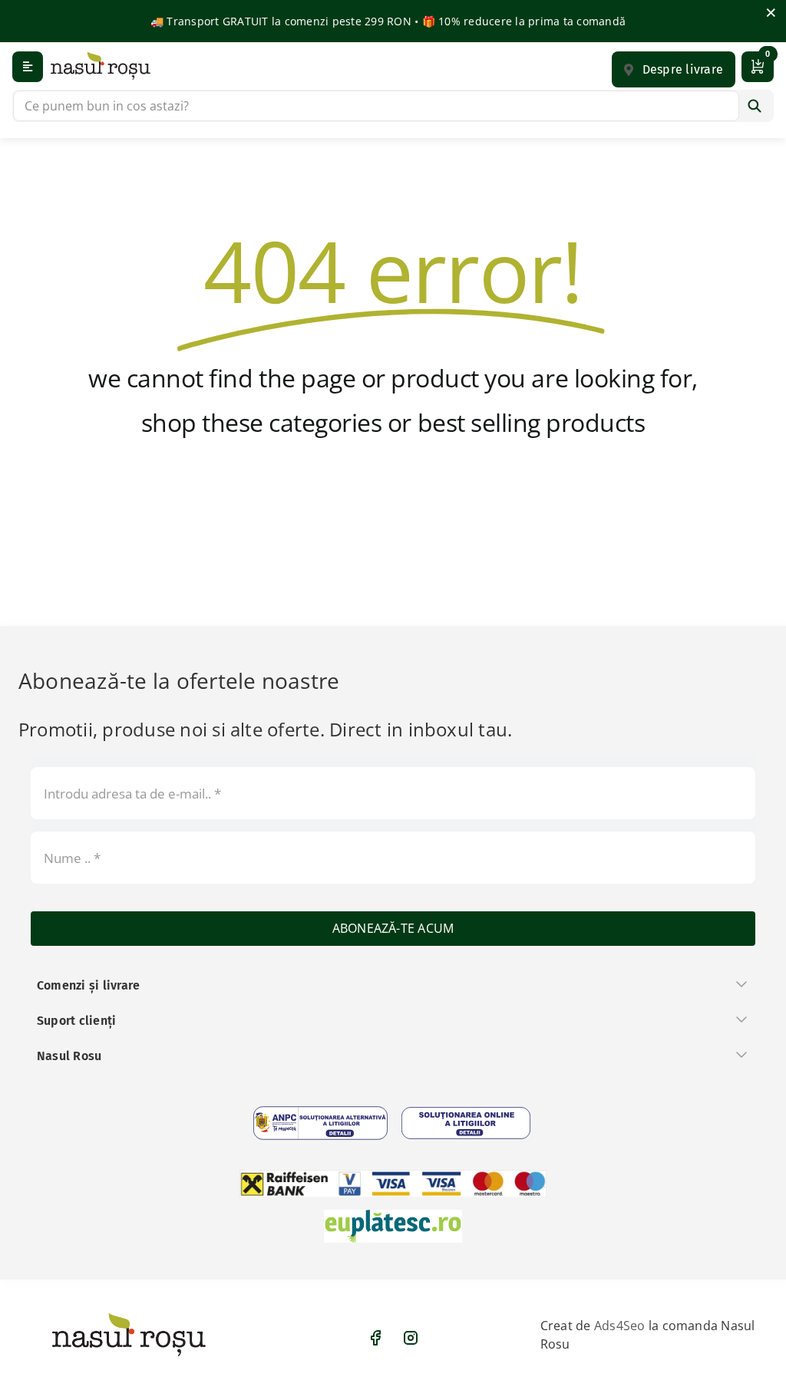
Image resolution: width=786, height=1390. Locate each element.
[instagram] (410, 1338)
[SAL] (320, 1123)
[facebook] (375, 1338)
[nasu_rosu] (100, 65)
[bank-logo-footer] (393, 1183)
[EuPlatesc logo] (393, 1226)
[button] (673, 69)
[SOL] (466, 1123)
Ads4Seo (620, 1325)
